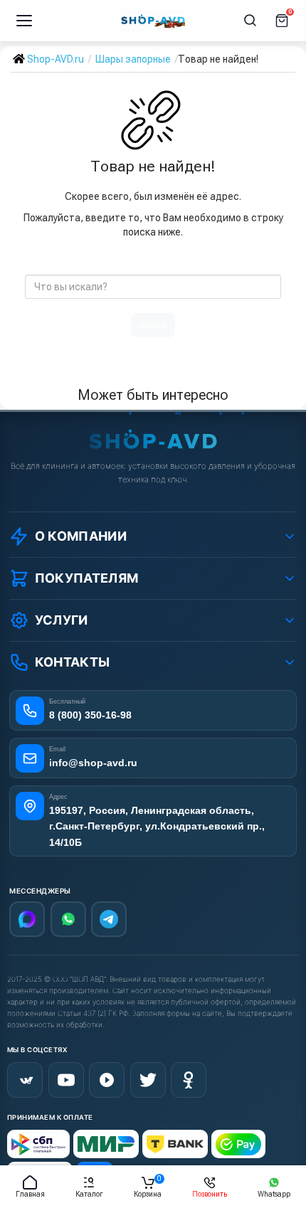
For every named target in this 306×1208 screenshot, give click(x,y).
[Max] (27, 919)
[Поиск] (250, 20)
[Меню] (24, 20)
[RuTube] (107, 1080)
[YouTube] (66, 1080)
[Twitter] (148, 1080)
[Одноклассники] (188, 1080)
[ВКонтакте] (25, 1080)
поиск (153, 325)
